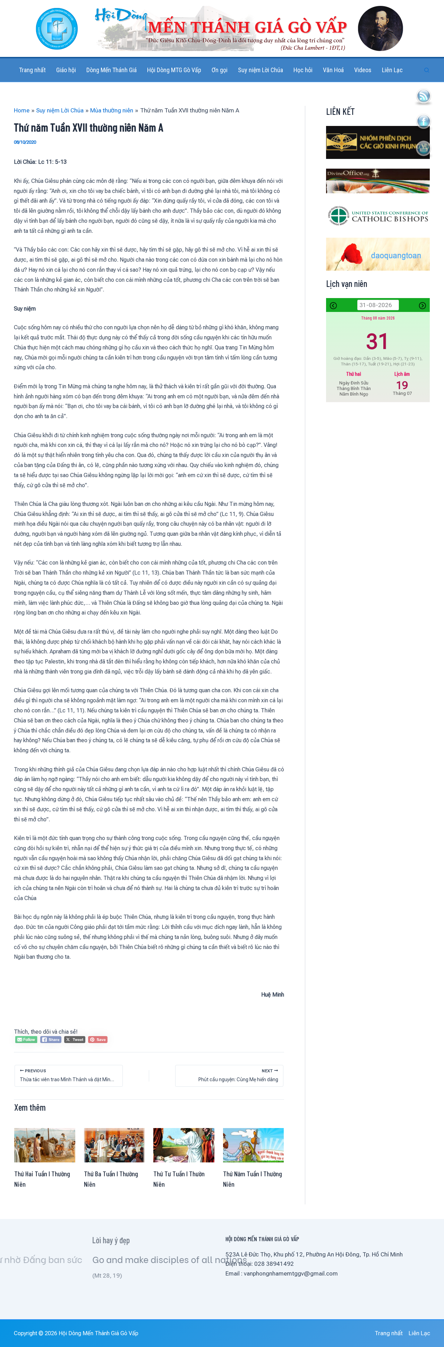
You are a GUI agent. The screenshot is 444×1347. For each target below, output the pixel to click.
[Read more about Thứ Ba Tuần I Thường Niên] (114, 1144)
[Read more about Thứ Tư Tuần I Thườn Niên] (183, 1144)
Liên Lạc (419, 1333)
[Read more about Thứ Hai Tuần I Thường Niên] (44, 1144)
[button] (427, 70)
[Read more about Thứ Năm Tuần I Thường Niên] (253, 1144)
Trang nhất (389, 1333)
